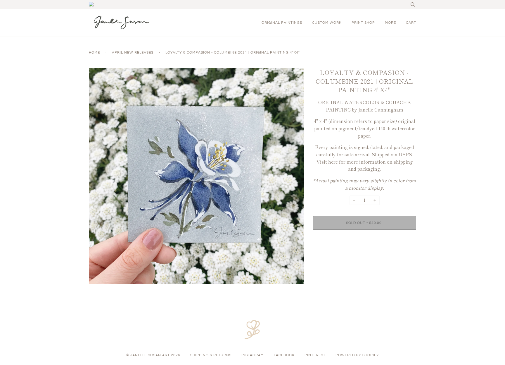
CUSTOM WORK (327, 23)
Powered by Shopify (357, 355)
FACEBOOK (284, 355)
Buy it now (364, 240)
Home (94, 52)
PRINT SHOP (363, 23)
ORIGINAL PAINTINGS (282, 23)
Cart (411, 23)
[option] (196, 176)
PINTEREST (315, 355)
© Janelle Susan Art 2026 (153, 355)
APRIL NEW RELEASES (132, 52)
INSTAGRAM (252, 355)
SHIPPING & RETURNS (210, 355)
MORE (390, 23)
